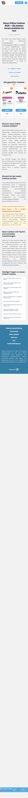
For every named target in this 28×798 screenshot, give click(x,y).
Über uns (14, 337)
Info (7, 113)
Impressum (14, 331)
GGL (14, 340)
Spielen (7, 110)
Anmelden (19, 2)
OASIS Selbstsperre (14, 343)
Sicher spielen (14, 334)
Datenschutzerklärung (14, 328)
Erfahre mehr (15, 789)
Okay (23, 789)
